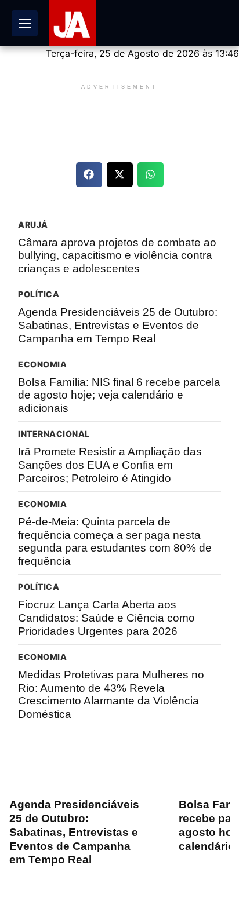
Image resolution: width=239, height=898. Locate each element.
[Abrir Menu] (25, 23)
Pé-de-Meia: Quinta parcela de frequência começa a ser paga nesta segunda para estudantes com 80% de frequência (115, 541)
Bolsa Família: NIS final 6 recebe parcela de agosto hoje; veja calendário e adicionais (119, 395)
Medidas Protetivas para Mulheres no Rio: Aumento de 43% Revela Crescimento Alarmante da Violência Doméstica (111, 694)
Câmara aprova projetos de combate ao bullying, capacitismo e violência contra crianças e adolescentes (117, 255)
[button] (89, 174)
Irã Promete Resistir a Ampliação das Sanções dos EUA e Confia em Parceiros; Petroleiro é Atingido (110, 465)
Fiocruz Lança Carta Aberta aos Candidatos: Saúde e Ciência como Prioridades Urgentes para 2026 (106, 617)
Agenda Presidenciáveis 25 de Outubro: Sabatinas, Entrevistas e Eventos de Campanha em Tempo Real (118, 325)
